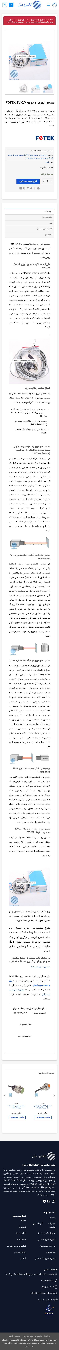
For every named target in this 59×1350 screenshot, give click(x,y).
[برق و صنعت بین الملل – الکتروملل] (29, 5)
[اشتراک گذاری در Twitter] (31, 188)
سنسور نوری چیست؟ (40, 966)
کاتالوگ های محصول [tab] (44, 229)
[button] (48, 4)
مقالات (23, 1220)
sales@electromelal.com (42, 1293)
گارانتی (23, 1258)
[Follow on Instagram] (53, 1201)
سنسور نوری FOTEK (15, 22)
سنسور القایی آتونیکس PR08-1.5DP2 (42, 1107)
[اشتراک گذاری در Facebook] (35, 188)
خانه (52, 19)
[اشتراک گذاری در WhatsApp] (38, 188)
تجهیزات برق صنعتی (47, 1239)
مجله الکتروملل (28, 1336)
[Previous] (48, 57)
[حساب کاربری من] (11, 5)
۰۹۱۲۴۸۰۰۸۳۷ (47, 1287)
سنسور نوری (23, 19)
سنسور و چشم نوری (39, 19)
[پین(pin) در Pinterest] (24, 188)
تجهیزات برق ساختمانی (45, 1258)
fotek (47, 162)
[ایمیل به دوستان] (27, 188)
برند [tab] (50, 223)
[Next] (8, 57)
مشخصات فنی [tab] (47, 217)
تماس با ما (21, 1233)
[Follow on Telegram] (44, 1201)
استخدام (18, 1336)
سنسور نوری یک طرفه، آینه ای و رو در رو (31, 20)
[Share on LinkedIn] (20, 188)
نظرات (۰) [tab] (48, 234)
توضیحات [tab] (48, 211)
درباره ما (22, 1227)
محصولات (21, 1239)
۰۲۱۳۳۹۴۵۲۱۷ (47, 1280)
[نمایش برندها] (45, 137)
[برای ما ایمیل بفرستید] (48, 1201)
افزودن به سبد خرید (28, 181)
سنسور (53, 1217)
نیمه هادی (51, 1252)
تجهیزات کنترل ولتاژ (47, 1233)
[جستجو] (54, 5)
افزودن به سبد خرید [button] (43, 1117)
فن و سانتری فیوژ (48, 1246)
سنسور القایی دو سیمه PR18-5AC (16, 1107)
